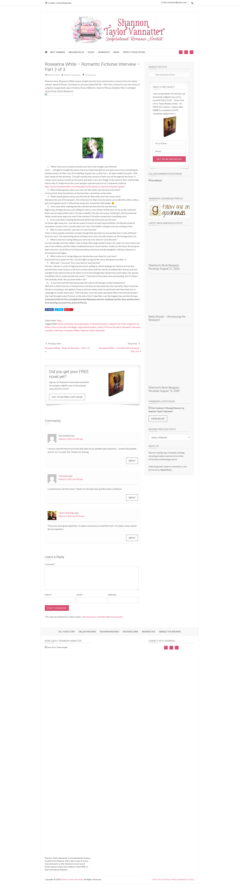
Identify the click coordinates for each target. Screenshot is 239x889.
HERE (83, 866)
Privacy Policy (171, 879)
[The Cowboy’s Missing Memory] (169, 409)
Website (112, 594)
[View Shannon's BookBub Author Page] (169, 186)
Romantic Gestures (131, 327)
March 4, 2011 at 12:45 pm (71, 516)
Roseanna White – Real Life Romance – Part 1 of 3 (67, 350)
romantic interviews (54, 330)
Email (79, 594)
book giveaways (81, 323)
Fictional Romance (99, 323)
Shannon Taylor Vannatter (93, 330)
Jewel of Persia (104, 327)
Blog (59, 320)
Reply (132, 460)
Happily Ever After (117, 323)
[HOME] (46, 53)
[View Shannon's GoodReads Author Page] (169, 211)
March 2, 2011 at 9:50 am (71, 479)
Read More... (166, 469)
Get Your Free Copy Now (67, 397)
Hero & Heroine (59, 327)
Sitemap (181, 879)
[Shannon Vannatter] (119, 42)
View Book (158, 418)
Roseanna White (72, 330)
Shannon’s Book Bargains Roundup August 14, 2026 (164, 389)
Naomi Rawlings (66, 512)
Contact (190, 879)
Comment (50, 564)
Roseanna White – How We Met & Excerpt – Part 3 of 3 (120, 350)
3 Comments (90, 75)
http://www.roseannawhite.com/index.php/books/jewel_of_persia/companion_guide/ (85, 186)
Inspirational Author (87, 327)
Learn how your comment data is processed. (102, 616)
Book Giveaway (65, 323)
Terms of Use (158, 879)
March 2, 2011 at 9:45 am (71, 439)
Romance (116, 327)
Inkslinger (72, 327)
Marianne (63, 476)
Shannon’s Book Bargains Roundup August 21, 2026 (164, 267)
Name (48, 594)
